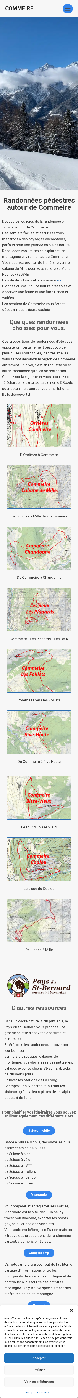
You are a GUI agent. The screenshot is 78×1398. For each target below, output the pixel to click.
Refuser (39, 1370)
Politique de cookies (37, 1392)
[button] (71, 1310)
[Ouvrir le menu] (68, 8)
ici (59, 280)
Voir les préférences (39, 1382)
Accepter (39, 1358)
